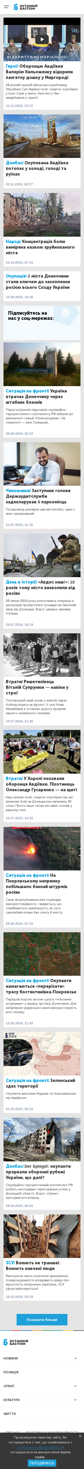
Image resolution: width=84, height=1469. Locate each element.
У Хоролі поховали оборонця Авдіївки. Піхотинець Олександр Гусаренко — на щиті (41, 784)
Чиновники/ (18, 490)
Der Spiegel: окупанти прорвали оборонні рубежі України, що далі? (38, 1172)
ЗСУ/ (10, 1262)
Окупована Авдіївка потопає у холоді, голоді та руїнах (37, 168)
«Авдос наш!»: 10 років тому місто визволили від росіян (40, 588)
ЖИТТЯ (10, 1414)
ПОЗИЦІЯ (11, 1372)
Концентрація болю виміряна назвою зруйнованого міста (40, 247)
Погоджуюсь (42, 1463)
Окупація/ (16, 276)
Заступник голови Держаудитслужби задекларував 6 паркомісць (38, 496)
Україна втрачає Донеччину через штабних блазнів (36, 396)
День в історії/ (21, 582)
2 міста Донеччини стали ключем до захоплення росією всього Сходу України (38, 282)
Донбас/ (15, 162)
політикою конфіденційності (39, 1447)
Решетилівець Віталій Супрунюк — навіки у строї (37, 687)
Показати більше (42, 1319)
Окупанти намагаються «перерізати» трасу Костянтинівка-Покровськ (41, 986)
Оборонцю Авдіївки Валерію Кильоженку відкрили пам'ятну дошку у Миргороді (39, 72)
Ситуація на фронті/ (27, 391)
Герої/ (12, 66)
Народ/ (13, 241)
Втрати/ (14, 681)
